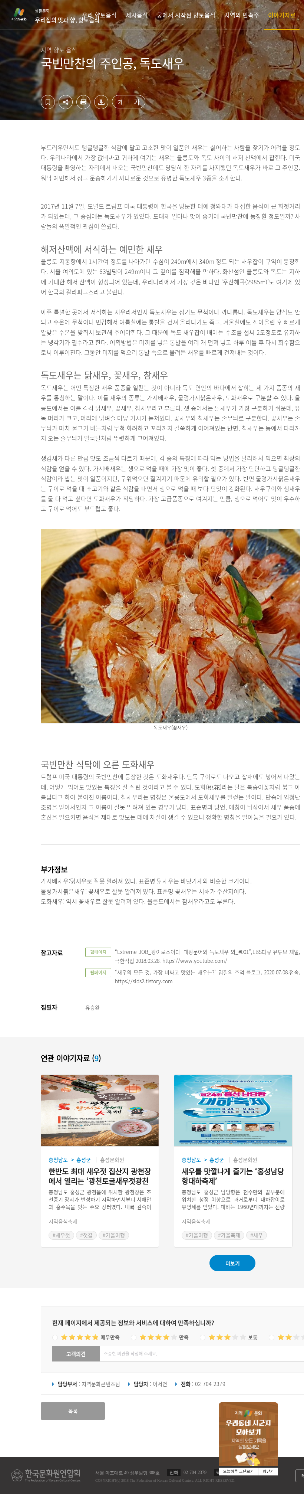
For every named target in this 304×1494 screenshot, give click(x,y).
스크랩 (48, 102)
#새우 (256, 1235)
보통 (253, 1337)
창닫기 (268, 1471)
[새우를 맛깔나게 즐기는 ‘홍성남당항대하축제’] (233, 1111)
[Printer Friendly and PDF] (83, 107)
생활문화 (67, 16)
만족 (184, 1337)
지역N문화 (23, 14)
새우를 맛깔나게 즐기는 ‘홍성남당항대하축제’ (233, 1176)
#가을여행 (114, 1235)
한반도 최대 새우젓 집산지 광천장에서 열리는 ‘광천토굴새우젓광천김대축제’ (100, 1176)
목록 (73, 1411)
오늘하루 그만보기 (238, 1471)
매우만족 (110, 1337)
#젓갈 (86, 1235)
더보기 (232, 1263)
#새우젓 (61, 1235)
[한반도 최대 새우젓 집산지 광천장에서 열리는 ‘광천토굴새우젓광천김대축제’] (100, 1111)
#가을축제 (229, 1235)
